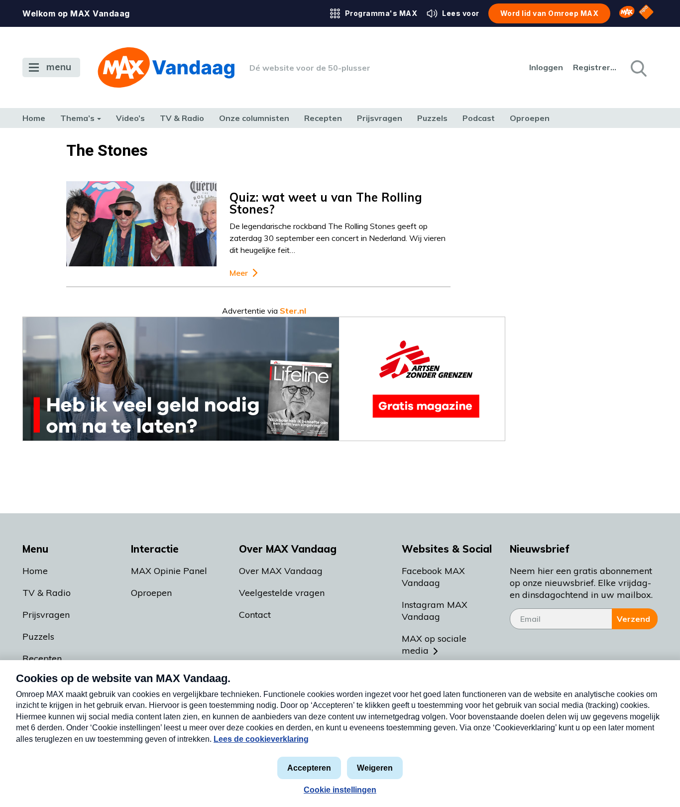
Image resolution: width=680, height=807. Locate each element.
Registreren (595, 67)
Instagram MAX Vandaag (434, 610)
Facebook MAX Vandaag (433, 576)
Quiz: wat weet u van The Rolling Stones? (325, 203)
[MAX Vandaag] (166, 67)
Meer (238, 273)
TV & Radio (182, 118)
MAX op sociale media (434, 644)
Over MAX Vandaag (281, 570)
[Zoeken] (638, 68)
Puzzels (432, 118)
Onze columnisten (254, 118)
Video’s (130, 118)
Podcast (478, 118)
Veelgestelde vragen (282, 592)
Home (33, 118)
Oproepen (530, 118)
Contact (255, 614)
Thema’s (77, 118)
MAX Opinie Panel (169, 570)
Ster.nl (293, 311)
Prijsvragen (379, 118)
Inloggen (546, 67)
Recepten (323, 118)
